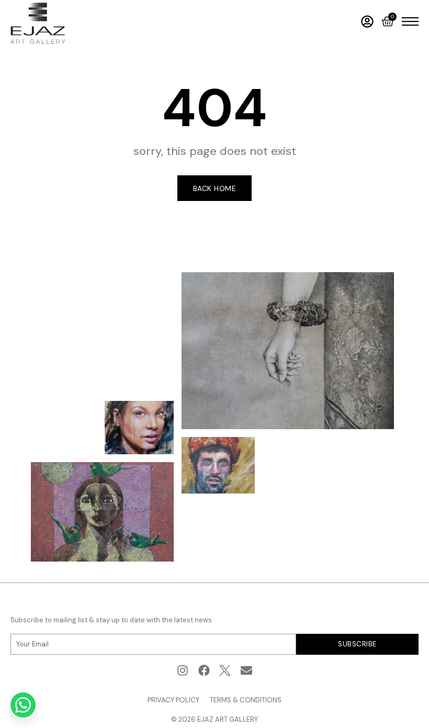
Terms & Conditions (245, 700)
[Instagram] (182, 671)
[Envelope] (247, 671)
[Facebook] (204, 671)
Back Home (214, 188)
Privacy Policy (173, 700)
